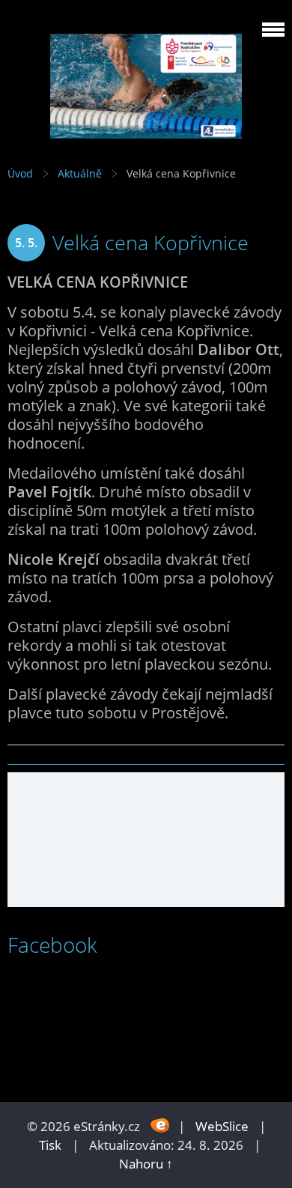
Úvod (20, 173)
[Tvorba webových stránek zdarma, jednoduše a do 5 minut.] (160, 1125)
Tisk (50, 1145)
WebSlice (222, 1126)
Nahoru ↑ (146, 1163)
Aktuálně (80, 173)
